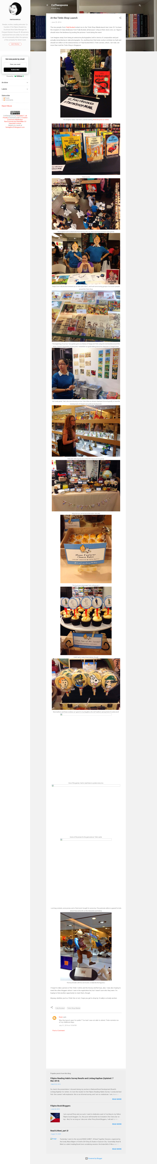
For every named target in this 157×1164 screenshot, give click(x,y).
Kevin (61, 1017)
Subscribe (15, 70)
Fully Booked (70, 27)
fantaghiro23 (15, 19)
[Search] (140, 6)
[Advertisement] (134, 45)
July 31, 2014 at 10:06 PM (67, 1025)
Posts (7, 98)
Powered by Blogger (95, 1158)
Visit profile (15, 44)
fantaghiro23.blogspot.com (15, 127)
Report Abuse (7, 106)
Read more (117, 1099)
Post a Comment (59, 1031)
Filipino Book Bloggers (60, 1106)
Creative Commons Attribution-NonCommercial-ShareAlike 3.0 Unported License (16, 120)
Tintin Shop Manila (73, 1008)
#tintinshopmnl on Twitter (101, 119)
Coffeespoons (59, 5)
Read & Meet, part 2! (59, 1131)
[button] (120, 18)
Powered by (10, 76)
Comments (9, 100)
